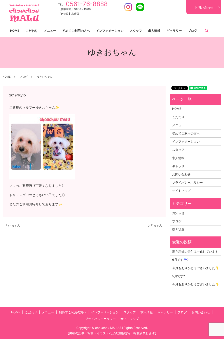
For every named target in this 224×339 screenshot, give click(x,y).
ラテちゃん (154, 225)
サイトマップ (181, 190)
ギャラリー (174, 30)
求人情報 (154, 30)
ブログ (192, 30)
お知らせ (178, 213)
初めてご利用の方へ (76, 30)
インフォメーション (110, 30)
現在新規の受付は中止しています (195, 251)
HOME (14, 30)
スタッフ (136, 30)
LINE (140, 7)
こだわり (32, 30)
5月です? (178, 276)
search (206, 30)
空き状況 (178, 229)
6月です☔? (180, 259)
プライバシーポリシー (187, 182)
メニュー (50, 30)
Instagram (128, 7)
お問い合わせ (204, 7)
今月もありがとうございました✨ (195, 268)
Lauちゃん (13, 225)
